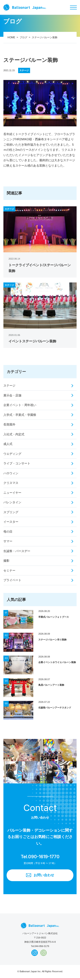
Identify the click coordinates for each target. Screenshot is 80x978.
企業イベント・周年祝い (19, 405)
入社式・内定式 (13, 434)
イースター (10, 521)
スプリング (10, 512)
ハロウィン (10, 473)
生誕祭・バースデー (16, 551)
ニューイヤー (12, 492)
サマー (7, 541)
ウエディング (12, 453)
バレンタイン (12, 502)
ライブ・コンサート (16, 463)
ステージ (9, 385)
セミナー (9, 570)
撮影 (6, 560)
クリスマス (10, 483)
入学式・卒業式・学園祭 (19, 415)
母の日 (7, 531)
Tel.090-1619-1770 (40, 856)
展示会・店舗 (12, 395)
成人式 (7, 444)
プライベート (12, 580)
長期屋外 (9, 424)
